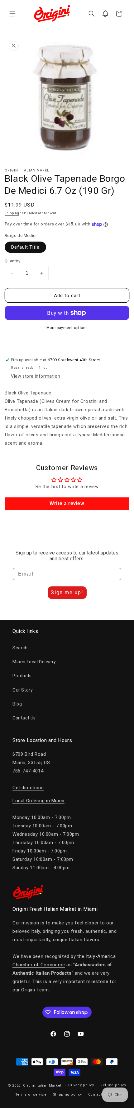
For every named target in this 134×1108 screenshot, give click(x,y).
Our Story (22, 689)
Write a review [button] (67, 503)
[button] (12, 13)
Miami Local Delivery (34, 661)
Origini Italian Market (42, 1086)
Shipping (12, 213)
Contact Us (24, 717)
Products (22, 675)
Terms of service (31, 1094)
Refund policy (113, 1085)
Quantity (12, 261)
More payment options (67, 328)
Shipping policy (67, 1094)
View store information (35, 376)
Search (20, 647)
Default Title (25, 247)
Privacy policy (81, 1085)
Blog (17, 703)
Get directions (28, 787)
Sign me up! (67, 592)
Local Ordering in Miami (38, 800)
